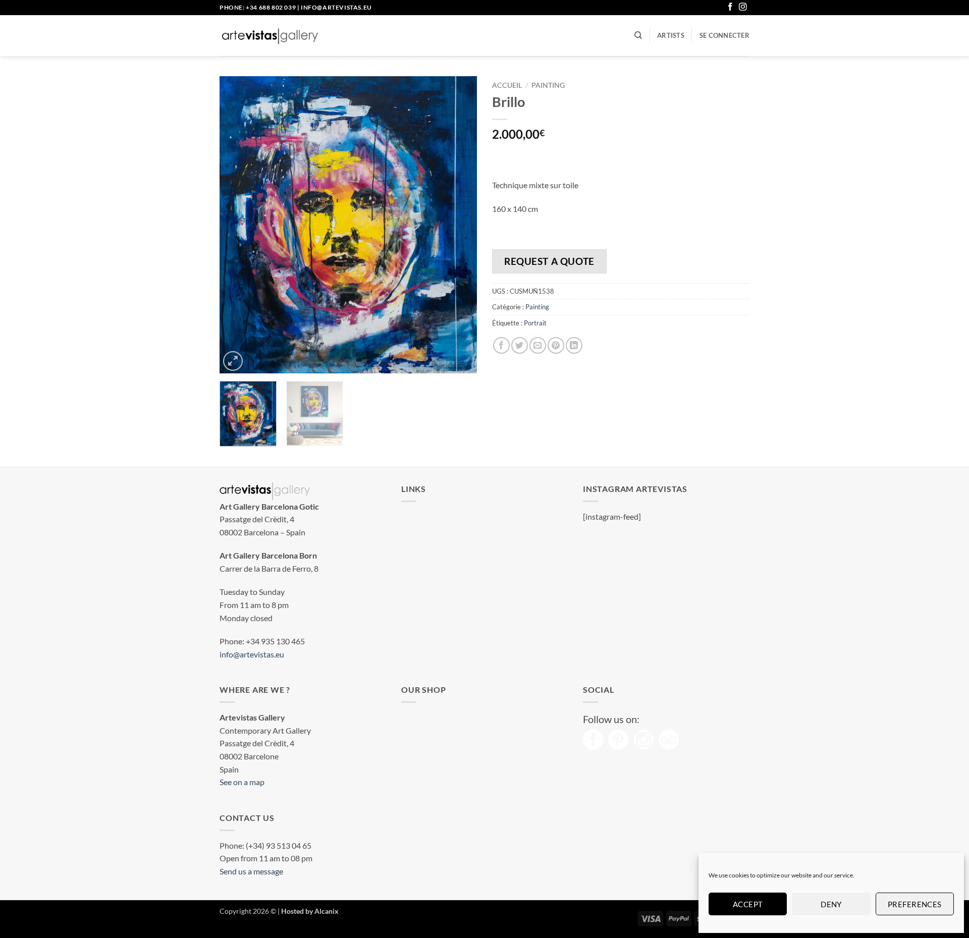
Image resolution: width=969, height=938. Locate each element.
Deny (831, 904)
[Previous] (237, 225)
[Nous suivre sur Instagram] (743, 7)
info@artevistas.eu (336, 7)
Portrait (535, 323)
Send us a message (251, 871)
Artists (670, 35)
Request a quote (549, 261)
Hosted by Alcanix (310, 911)
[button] (724, 35)
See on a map (242, 782)
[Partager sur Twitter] (519, 345)
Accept (748, 904)
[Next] (459, 225)
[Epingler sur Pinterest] (556, 345)
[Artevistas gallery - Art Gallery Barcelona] (270, 36)
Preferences (915, 904)
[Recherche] (638, 35)
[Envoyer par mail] (537, 345)
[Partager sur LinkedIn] (574, 345)
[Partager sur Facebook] (501, 345)
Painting (548, 85)
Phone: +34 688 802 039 (258, 7)
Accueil (507, 85)
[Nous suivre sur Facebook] (730, 7)
